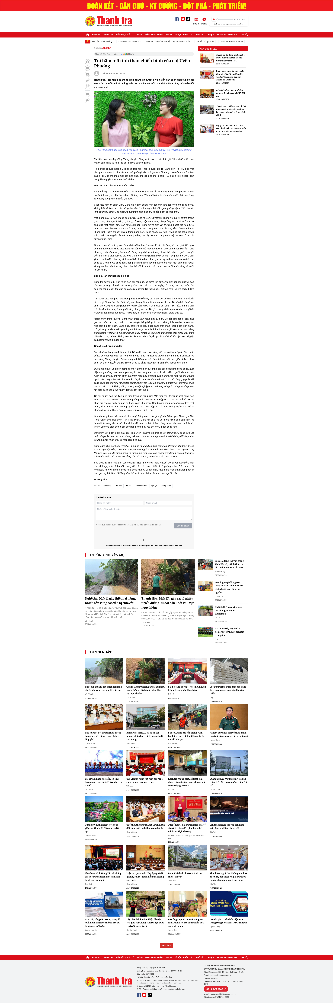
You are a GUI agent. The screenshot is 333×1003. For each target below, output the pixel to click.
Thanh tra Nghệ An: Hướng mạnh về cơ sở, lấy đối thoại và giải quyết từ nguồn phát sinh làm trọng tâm (228, 876)
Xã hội (178, 35)
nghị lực (154, 486)
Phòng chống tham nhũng (150, 35)
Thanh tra (108, 35)
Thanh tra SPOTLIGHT (228, 35)
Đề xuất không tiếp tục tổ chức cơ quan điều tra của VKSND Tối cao (230, 93)
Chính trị (95, 35)
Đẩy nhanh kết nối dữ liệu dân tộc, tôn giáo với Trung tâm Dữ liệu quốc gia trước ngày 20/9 (145, 922)
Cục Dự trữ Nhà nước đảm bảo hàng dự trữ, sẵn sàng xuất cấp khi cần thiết (228, 690)
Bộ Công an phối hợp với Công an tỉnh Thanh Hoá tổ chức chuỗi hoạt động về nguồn (186, 922)
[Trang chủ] (87, 34)
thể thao (119, 486)
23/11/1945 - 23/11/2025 (111, 41)
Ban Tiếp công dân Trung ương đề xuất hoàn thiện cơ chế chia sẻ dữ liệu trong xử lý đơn (102, 922)
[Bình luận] (87, 94)
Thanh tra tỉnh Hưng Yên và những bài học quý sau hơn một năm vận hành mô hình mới (103, 876)
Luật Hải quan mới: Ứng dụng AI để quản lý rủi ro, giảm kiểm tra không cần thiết (145, 876)
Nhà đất (200, 35)
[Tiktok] (188, 19)
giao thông (107, 486)
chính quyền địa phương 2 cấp (244, 41)
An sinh (106, 47)
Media (169, 35)
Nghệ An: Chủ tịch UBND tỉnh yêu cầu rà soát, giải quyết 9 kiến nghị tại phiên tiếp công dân (231, 128)
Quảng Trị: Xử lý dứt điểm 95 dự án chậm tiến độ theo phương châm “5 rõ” (228, 782)
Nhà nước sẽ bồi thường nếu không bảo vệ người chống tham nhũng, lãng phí (103, 736)
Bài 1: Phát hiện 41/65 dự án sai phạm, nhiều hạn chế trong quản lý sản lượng (144, 736)
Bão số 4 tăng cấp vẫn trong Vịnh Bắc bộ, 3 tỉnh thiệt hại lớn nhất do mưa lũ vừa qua (229, 564)
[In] (87, 100)
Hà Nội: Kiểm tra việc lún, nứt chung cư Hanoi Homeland (228, 610)
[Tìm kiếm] (246, 34)
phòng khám (166, 486)
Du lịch (210, 35)
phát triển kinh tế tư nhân (212, 41)
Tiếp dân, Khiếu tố (125, 35)
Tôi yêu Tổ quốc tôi (187, 41)
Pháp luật (188, 35)
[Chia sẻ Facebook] (87, 61)
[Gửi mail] (87, 74)
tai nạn (128, 486)
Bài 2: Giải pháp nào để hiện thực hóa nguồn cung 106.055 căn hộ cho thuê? (103, 782)
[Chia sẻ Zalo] (87, 68)
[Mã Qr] (87, 86)
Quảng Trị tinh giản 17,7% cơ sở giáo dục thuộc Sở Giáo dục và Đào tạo (102, 828)
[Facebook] (177, 19)
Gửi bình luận (183, 526)
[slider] (225, 19)
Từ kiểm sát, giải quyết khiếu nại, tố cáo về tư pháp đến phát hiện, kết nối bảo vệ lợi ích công (187, 828)
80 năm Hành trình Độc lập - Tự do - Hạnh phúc (150, 41)
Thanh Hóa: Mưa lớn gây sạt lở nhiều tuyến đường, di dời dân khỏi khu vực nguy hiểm (167, 603)
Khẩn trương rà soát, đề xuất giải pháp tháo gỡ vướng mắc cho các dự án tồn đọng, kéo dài (186, 782)
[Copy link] (87, 80)
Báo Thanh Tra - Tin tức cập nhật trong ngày (108, 21)
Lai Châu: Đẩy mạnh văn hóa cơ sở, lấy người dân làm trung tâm (229, 632)
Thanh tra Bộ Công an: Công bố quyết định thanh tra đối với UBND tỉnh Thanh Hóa (230, 58)
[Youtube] (183, 19)
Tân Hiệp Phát (141, 486)
